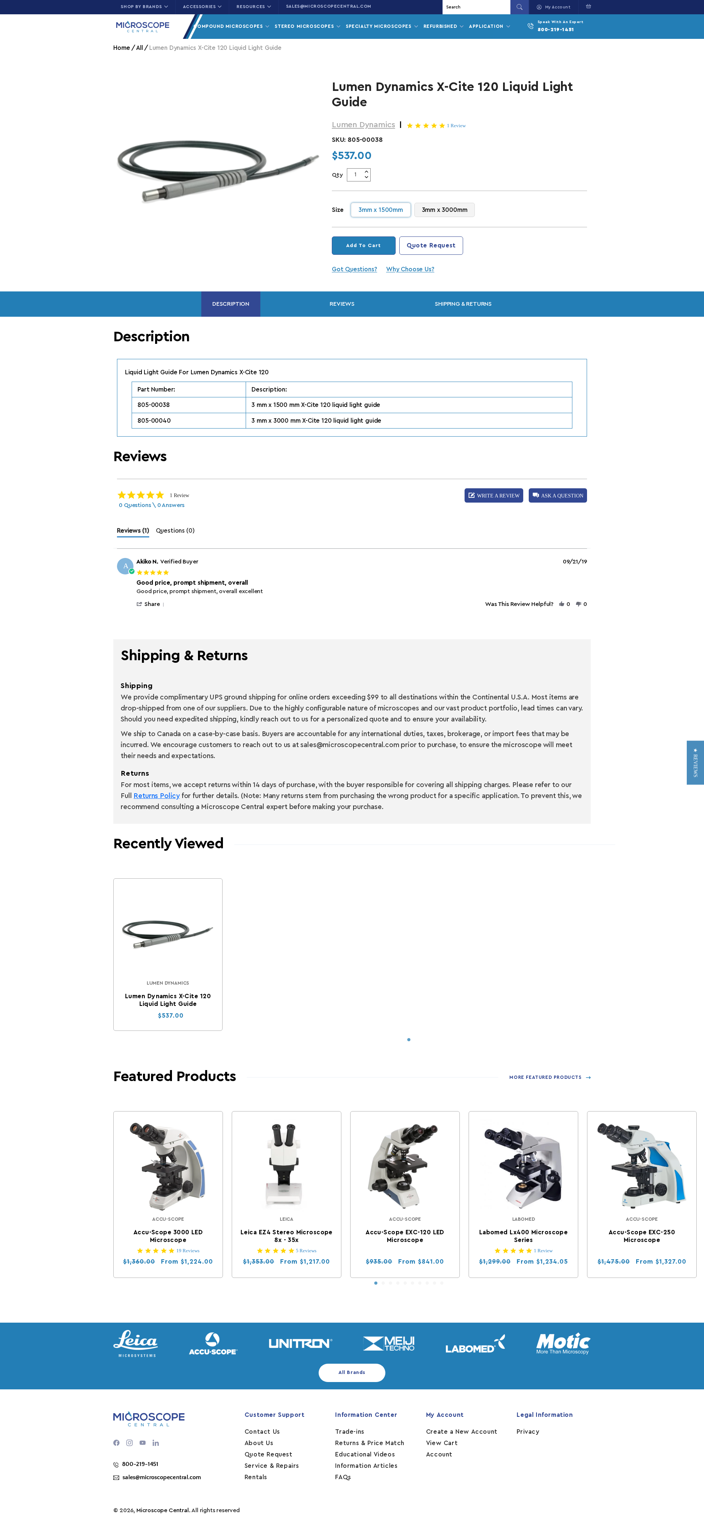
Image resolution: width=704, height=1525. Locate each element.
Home (121, 48)
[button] (587, 6)
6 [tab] (412, 1283)
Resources (250, 6)
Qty (337, 175)
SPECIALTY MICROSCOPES (379, 26)
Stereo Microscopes (305, 26)
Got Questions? (354, 269)
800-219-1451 (556, 29)
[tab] (133, 532)
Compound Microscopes (228, 26)
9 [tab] (434, 1283)
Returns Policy (156, 796)
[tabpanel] (168, 954)
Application (487, 26)
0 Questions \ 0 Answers (151, 505)
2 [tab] (383, 1283)
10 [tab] (441, 1283)
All (139, 48)
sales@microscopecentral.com (328, 6)
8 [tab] (427, 1283)
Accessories (199, 6)
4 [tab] (398, 1283)
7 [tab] (419, 1283)
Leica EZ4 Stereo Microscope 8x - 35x (287, 1236)
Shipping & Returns (463, 304)
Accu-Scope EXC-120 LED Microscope (405, 1236)
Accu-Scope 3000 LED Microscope (168, 1236)
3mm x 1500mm (381, 210)
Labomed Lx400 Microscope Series (523, 1236)
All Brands (352, 1372)
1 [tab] (408, 1040)
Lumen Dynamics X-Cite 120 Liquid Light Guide (168, 1000)
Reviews (342, 304)
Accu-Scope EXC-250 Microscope (642, 1236)
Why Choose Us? (410, 269)
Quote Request (431, 245)
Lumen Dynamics (363, 125)
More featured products (545, 1077)
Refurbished (441, 26)
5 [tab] (405, 1283)
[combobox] (477, 7)
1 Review (456, 125)
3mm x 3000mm (444, 210)
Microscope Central (162, 1510)
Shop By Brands (141, 6)
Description (230, 304)
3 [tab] (390, 1283)
